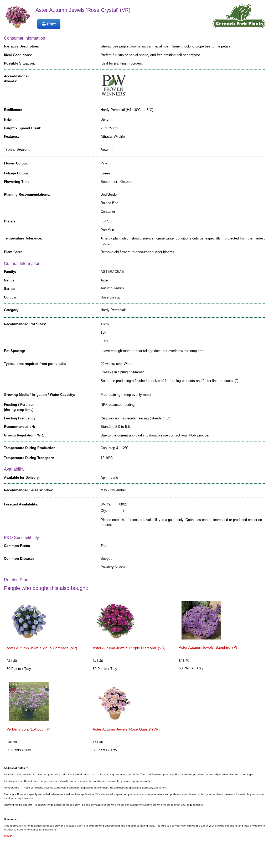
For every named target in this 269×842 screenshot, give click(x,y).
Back (8, 836)
